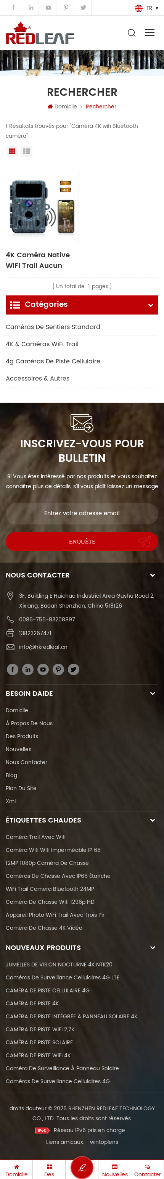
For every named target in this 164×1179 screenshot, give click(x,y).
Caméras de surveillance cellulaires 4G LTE (62, 977)
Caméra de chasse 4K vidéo (44, 928)
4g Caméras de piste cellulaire (53, 361)
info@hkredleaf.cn (43, 647)
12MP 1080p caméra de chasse (47, 863)
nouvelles (18, 749)
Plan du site (21, 788)
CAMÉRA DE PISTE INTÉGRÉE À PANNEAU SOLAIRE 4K (71, 1016)
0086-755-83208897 (47, 619)
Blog (11, 775)
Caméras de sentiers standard (53, 327)
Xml (11, 801)
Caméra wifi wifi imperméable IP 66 (53, 850)
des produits (22, 736)
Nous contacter (26, 762)
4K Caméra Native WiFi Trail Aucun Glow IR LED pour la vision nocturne (39, 260)
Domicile (66, 106)
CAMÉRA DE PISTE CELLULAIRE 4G (48, 990)
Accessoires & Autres (37, 379)
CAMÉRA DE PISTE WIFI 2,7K (40, 1029)
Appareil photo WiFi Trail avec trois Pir (55, 915)
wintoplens (104, 1142)
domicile (17, 710)
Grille (12, 151)
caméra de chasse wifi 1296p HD (50, 902)
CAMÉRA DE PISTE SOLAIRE (39, 1042)
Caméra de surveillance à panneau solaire (62, 1068)
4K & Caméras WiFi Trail (42, 344)
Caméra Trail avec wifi (36, 837)
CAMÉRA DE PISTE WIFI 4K (38, 1055)
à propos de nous (29, 723)
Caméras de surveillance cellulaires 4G (58, 1081)
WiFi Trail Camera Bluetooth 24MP (50, 889)
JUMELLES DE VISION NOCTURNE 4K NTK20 (59, 964)
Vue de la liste (26, 151)
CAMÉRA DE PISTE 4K (32, 1003)
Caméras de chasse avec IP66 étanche (58, 876)
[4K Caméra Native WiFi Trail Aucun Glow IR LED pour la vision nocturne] (42, 206)
